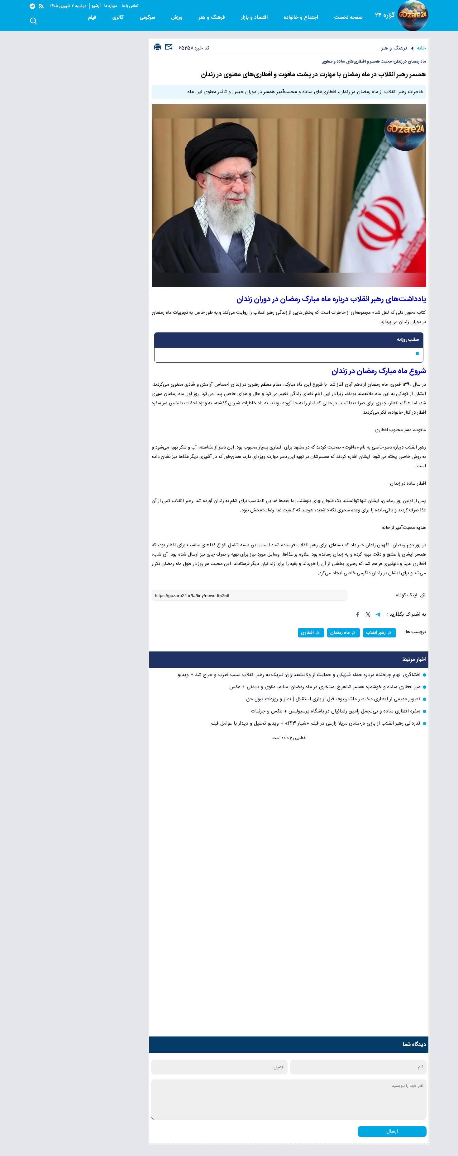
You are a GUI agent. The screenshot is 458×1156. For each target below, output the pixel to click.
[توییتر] (367, 614)
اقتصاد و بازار (255, 17)
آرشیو (96, 6)
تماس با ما (131, 6)
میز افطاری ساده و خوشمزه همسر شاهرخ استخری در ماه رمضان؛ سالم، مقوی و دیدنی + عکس (324, 687)
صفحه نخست (348, 17)
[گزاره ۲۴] (412, 15)
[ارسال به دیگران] (168, 49)
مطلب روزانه (408, 340)
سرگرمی (148, 17)
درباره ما (111, 6)
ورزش (177, 17)
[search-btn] (33, 21)
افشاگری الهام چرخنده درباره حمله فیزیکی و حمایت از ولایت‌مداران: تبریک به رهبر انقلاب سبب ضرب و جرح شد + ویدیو (299, 675)
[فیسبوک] (358, 614)
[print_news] (157, 47)
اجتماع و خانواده (302, 17)
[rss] (41, 6)
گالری (118, 17)
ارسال (392, 1131)
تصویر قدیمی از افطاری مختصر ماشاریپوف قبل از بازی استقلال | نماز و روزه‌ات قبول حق (333, 699)
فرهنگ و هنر (213, 17)
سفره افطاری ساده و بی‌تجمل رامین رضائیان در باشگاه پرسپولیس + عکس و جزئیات (335, 711)
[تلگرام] (32, 6)
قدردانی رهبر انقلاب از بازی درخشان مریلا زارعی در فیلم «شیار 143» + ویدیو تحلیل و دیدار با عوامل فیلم (315, 723)
